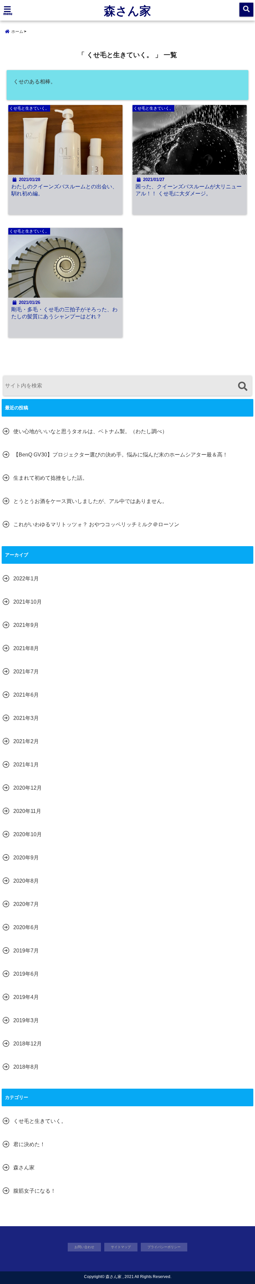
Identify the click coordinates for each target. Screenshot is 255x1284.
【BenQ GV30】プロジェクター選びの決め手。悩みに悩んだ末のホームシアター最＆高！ (120, 454)
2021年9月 (26, 625)
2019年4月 (26, 997)
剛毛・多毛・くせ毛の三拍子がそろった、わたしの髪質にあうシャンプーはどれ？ (64, 312)
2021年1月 (26, 764)
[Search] (242, 386)
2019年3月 (26, 1020)
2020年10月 (27, 834)
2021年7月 (26, 671)
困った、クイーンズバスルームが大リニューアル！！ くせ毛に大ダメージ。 (188, 189)
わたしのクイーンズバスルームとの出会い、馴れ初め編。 (64, 189)
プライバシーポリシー (164, 1247)
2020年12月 (27, 788)
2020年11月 (27, 811)
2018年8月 (26, 1067)
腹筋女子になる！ (34, 1191)
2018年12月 (27, 1043)
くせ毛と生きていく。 (39, 1121)
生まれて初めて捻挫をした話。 (50, 478)
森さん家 (127, 10)
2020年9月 (26, 857)
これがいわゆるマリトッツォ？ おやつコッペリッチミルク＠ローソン (96, 524)
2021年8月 (26, 648)
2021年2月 (26, 741)
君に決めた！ (29, 1144)
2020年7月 (26, 904)
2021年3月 (26, 718)
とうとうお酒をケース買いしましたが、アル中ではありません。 (90, 501)
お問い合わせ (84, 1247)
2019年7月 (26, 950)
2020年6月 (26, 927)
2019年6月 (26, 974)
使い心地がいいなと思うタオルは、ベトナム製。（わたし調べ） (90, 431)
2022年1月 (26, 578)
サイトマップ (121, 1247)
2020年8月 (26, 881)
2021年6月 (26, 695)
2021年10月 (27, 602)
